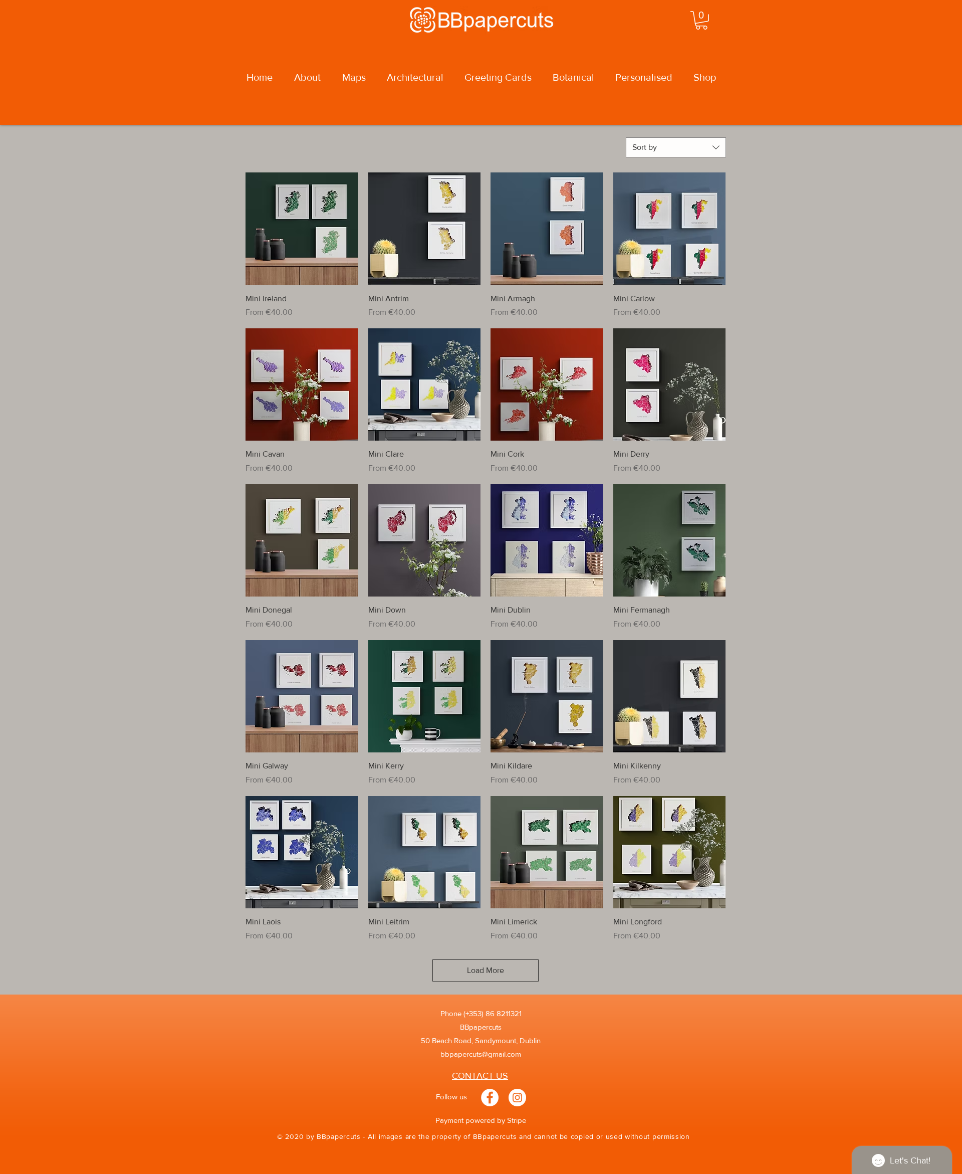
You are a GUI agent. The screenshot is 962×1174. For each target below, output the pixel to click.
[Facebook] (490, 1097)
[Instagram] (517, 1097)
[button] (701, 20)
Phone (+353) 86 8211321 (481, 1013)
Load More (485, 970)
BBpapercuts (481, 1027)
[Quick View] (302, 228)
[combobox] (676, 147)
